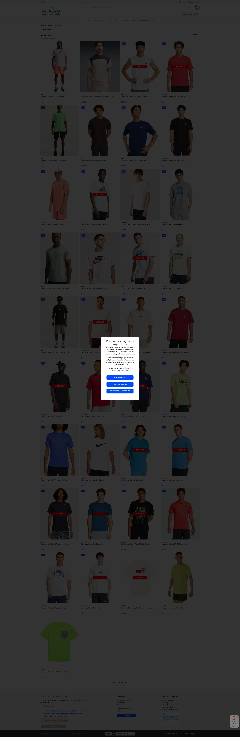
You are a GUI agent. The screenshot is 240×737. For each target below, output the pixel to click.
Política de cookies (123, 370)
